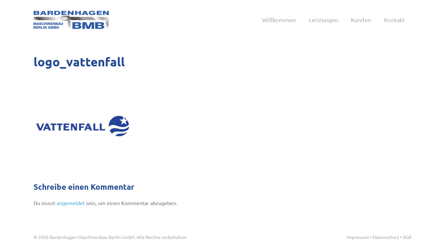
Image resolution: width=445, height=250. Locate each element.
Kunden (361, 19)
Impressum (358, 237)
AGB (407, 237)
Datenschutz (386, 237)
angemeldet (71, 203)
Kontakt (394, 19)
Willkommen (279, 19)
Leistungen (323, 19)
